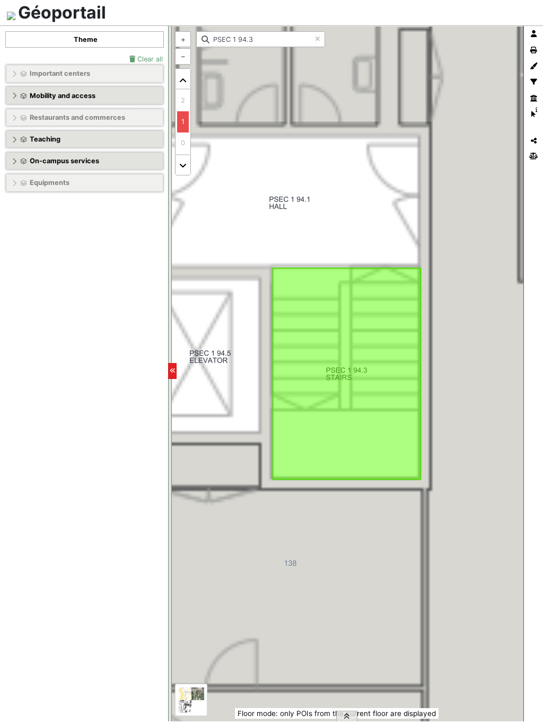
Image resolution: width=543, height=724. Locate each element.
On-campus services (64, 161)
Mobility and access (62, 96)
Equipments (49, 183)
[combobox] (260, 39)
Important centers (60, 73)
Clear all (149, 59)
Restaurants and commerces (77, 117)
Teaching (45, 139)
